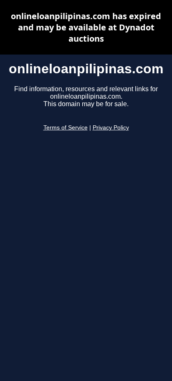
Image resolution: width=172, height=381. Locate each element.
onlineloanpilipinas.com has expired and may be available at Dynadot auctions (86, 27)
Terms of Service (65, 128)
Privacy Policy (111, 128)
